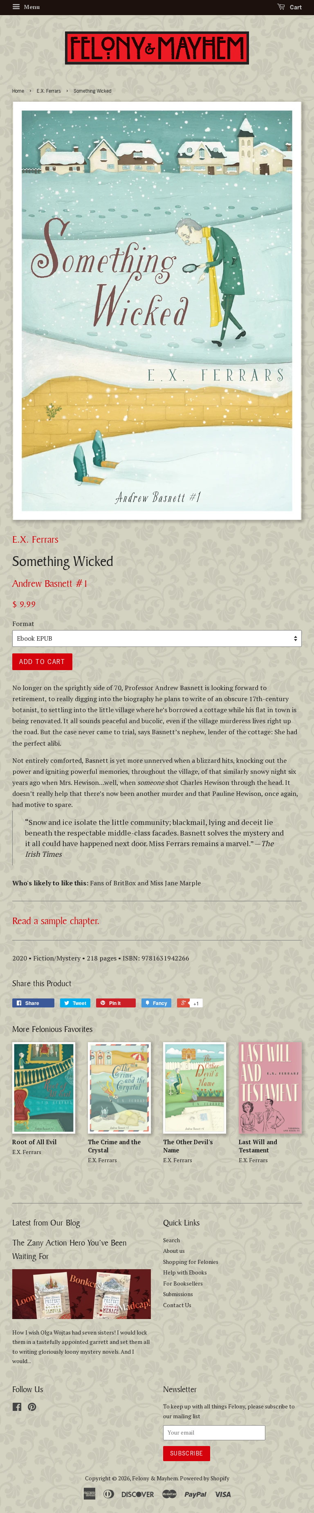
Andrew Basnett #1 (50, 583)
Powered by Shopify (204, 1478)
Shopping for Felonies (190, 1262)
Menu (31, 7)
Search (171, 1240)
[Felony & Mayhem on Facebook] (17, 1408)
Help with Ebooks (185, 1272)
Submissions (178, 1294)
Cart (295, 7)
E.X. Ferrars (49, 91)
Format (23, 623)
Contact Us (177, 1305)
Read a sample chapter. (56, 920)
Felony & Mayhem (155, 1478)
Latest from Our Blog (46, 1222)
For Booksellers (183, 1283)
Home (18, 91)
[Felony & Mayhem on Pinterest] (31, 1408)
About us (174, 1251)
